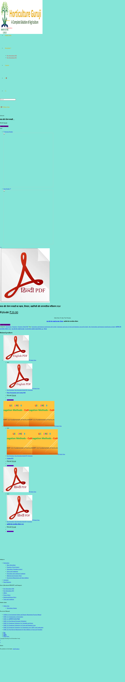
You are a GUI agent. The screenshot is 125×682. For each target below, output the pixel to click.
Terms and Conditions (8, 599)
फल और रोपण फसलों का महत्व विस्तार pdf (34, 329)
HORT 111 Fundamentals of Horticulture (13, 616)
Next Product (6, 189)
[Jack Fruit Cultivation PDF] (28, 186)
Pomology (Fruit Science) (13, 567)
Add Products (16, 649)
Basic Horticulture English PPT (21, 455)
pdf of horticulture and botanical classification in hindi (102, 326)
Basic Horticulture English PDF (21, 390)
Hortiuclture (9, 326)
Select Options (4, 126)
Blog (4, 632)
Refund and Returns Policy (9, 597)
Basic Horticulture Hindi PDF (21, 521)
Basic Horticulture (10, 390)
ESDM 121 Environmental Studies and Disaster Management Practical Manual (22, 614)
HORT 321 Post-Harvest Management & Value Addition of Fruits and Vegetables (22, 629)
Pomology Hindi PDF (23, 326)
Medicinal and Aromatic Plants (14, 575)
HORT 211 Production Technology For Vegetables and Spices (18, 623)
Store (4, 633)
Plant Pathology (7, 582)
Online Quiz (6, 606)
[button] (0, 247)
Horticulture (6, 563)
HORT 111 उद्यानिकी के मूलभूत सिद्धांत (11, 619)
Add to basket (5, 324)
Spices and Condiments (12, 571)
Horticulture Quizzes (12, 608)
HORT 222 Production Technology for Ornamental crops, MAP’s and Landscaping (23, 627)
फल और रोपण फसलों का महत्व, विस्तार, (55, 321)
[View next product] (10, 189)
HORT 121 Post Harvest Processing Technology (14, 621)
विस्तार (45, 329)
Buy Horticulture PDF (8, 588)
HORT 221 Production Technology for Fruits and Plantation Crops (19, 625)
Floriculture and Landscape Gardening (16, 573)
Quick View (33, 360)
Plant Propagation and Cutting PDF (16, 392)
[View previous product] (3, 131)
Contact (4, 634)
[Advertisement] (62, 545)
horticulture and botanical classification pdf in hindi (44, 326)
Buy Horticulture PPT (8, 590)
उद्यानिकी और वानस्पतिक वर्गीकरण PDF (15, 524)
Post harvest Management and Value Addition (18, 578)
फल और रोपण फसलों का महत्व (18, 329)
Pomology (14, 326)
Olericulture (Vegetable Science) (14, 569)
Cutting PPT (10, 458)
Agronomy (6, 580)
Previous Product (9, 131)
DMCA (5, 593)
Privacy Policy (6, 595)
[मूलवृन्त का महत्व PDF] (28, 243)
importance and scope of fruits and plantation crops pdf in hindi (72, 326)
